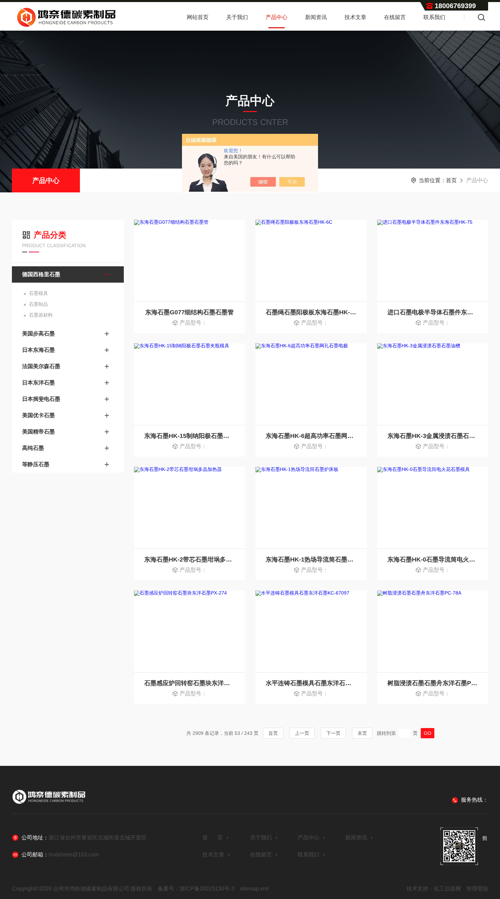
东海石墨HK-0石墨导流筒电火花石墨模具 (432, 559)
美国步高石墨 (38, 333)
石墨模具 (38, 293)
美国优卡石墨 (38, 415)
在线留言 (395, 17)
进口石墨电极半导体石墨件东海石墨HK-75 (432, 312)
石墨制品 (38, 304)
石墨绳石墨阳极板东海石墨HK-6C (311, 312)
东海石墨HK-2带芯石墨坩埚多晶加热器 (189, 559)
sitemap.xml (254, 889)
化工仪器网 (447, 889)
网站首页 (198, 17)
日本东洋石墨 (38, 382)
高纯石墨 (33, 448)
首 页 (212, 837)
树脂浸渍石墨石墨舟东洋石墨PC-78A (432, 683)
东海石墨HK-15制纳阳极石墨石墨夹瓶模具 (189, 435)
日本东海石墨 (38, 350)
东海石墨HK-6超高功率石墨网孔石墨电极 (311, 435)
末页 (362, 733)
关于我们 (237, 17)
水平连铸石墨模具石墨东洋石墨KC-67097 (311, 683)
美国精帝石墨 (38, 432)
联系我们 (434, 17)
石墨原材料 (41, 315)
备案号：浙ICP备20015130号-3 (196, 889)
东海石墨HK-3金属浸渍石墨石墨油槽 (432, 435)
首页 (451, 180)
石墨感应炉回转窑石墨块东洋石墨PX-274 (189, 683)
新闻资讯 (316, 17)
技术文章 (355, 17)
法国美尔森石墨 (41, 366)
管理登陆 (477, 889)
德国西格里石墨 (41, 274)
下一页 (333, 733)
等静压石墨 (35, 464)
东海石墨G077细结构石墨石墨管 (189, 312)
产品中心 (276, 17)
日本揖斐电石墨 (41, 399)
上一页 (302, 733)
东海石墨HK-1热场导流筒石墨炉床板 (311, 559)
